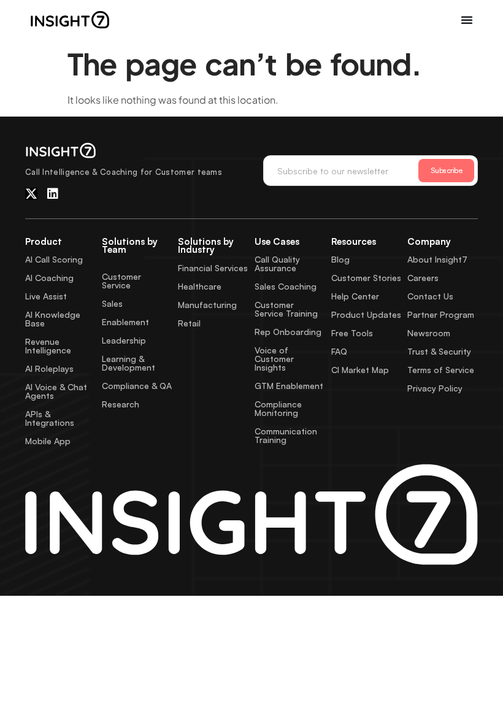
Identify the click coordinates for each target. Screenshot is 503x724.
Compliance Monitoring (278, 408)
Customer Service (121, 280)
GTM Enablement (289, 385)
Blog (340, 259)
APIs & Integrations (49, 418)
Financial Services (213, 268)
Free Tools (352, 333)
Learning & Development (128, 362)
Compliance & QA (137, 385)
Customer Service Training (286, 308)
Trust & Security (439, 351)
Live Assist (46, 296)
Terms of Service (440, 369)
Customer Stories (366, 277)
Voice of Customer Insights (274, 358)
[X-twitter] (31, 194)
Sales (112, 303)
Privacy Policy (435, 388)
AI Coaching (49, 277)
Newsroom (428, 333)
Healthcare (199, 286)
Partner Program (440, 314)
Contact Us (430, 296)
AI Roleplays (49, 368)
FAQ (339, 351)
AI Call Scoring (54, 259)
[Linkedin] (53, 194)
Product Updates (366, 314)
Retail (189, 323)
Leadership (124, 340)
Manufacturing (207, 304)
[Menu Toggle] (467, 19)
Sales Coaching (286, 286)
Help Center (355, 296)
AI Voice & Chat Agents (56, 391)
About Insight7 (437, 259)
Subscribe (447, 170)
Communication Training (286, 435)
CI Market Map (360, 369)
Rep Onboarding (288, 331)
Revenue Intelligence (48, 345)
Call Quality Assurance (277, 263)
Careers (423, 277)
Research (120, 404)
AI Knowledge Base (52, 318)
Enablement (125, 322)
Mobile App (48, 441)
